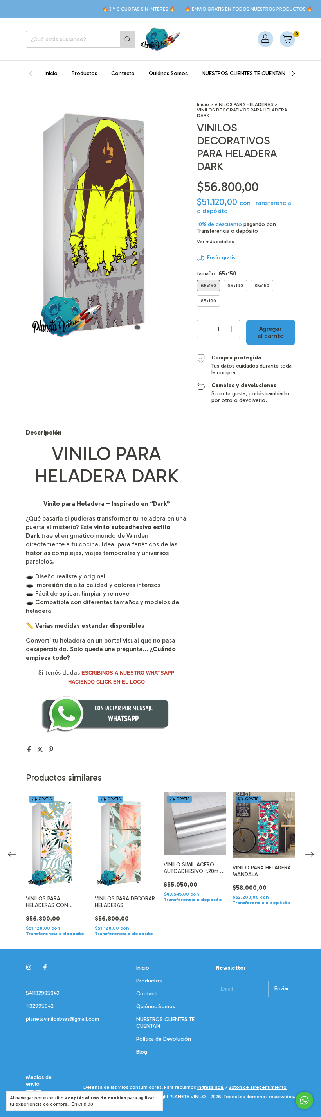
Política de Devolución (163, 1039)
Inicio (51, 73)
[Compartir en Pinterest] (51, 749)
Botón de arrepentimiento (258, 1087)
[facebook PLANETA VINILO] (45, 967)
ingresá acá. (210, 1087)
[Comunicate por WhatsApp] (304, 1100)
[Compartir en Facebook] (30, 749)
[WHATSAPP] (106, 732)
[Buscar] (127, 39)
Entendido (82, 1104)
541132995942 (43, 993)
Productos (84, 73)
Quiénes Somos (168, 73)
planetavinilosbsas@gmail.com (62, 1019)
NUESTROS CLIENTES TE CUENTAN (243, 73)
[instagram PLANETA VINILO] (28, 967)
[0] (287, 39)
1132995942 (40, 1006)
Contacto (123, 73)
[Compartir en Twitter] (41, 749)
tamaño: (216, 273)
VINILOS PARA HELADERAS (244, 104)
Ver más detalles (215, 241)
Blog (141, 1052)
